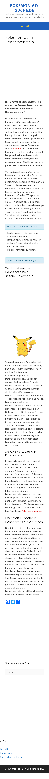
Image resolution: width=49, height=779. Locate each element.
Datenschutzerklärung (11, 756)
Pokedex (16, 148)
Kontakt (4, 749)
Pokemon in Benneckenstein (23, 226)
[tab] (24, 226)
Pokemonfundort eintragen (23, 260)
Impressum (6, 753)
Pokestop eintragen (32, 510)
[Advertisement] (24, 73)
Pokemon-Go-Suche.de (24, 8)
